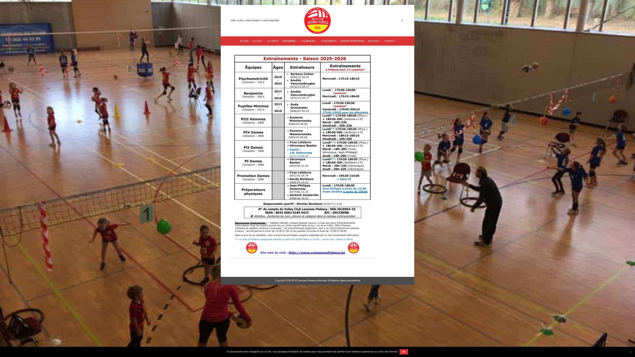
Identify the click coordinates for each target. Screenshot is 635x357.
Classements (328, 41)
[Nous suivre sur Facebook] (402, 20)
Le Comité (273, 41)
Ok (403, 352)
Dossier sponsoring (352, 41)
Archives (373, 41)
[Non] (631, 353)
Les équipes (288, 41)
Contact (390, 41)
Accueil (244, 41)
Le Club (257, 41)
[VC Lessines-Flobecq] (317, 20)
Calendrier (308, 41)
